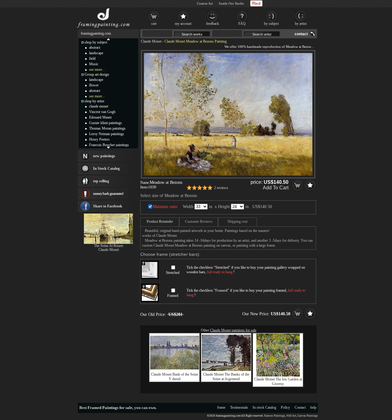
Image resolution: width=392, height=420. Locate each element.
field (92, 58)
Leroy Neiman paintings (106, 134)
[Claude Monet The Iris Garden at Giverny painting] (278, 375)
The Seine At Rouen (108, 246)
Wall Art (291, 415)
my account (183, 23)
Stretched (172, 273)
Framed (172, 295)
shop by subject (96, 42)
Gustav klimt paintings (105, 123)
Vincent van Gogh (102, 112)
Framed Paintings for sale (110, 407)
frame (221, 407)
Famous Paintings (274, 415)
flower (94, 85)
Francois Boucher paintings (109, 145)
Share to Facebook (107, 206)
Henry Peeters (99, 139)
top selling (101, 181)
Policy (285, 407)
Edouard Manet (100, 117)
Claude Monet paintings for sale (233, 330)
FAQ (242, 23)
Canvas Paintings (307, 415)
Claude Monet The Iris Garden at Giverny (278, 381)
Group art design (97, 74)
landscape (96, 53)
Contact (300, 407)
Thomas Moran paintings (107, 128)
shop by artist (94, 101)
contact (301, 34)
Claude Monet (151, 41)
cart (153, 23)
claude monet (98, 106)
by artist (301, 23)
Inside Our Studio (231, 3)
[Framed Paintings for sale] (103, 27)
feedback (212, 23)
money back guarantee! (108, 193)
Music (93, 64)
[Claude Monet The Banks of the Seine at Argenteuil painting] (226, 370)
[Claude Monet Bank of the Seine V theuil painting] (174, 368)
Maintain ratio (165, 206)
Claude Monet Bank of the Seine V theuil (174, 376)
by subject (271, 23)
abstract (94, 47)
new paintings (104, 156)
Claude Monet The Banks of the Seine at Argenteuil (226, 376)
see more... (97, 69)
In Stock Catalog (106, 168)
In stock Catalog (264, 407)
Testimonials (239, 407)
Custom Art (205, 3)
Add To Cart (275, 187)
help (313, 407)
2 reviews (221, 188)
